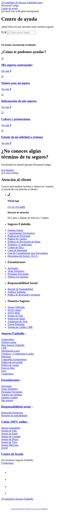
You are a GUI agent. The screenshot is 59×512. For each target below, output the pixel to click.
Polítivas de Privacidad (19, 236)
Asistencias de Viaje (18, 321)
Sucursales (13, 268)
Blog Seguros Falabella (12, 345)
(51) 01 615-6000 (16, 207)
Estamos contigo (9, 397)
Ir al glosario (7, 170)
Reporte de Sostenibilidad (20, 289)
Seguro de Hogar (9, 439)
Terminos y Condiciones (20, 244)
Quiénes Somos (15, 230)
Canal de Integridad (17, 250)
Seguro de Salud (9, 433)
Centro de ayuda (9, 8)
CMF (4, 348)
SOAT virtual (14, 310)
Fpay (3, 371)
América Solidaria (16, 292)
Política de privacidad (12, 362)
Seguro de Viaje (9, 442)
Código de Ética (16, 247)
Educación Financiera (12, 412)
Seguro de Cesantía (10, 436)
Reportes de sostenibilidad (14, 415)
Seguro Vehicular (16, 307)
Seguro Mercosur (9, 445)
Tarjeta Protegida (16, 324)
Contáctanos (7, 373)
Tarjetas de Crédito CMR (20, 327)
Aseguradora (7, 339)
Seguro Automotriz (10, 428)
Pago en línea (8, 368)
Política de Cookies (17, 238)
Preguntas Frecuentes (18, 274)
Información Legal (10, 350)
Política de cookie (10, 365)
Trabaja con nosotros (18, 276)
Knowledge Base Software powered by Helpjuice (29, 509)
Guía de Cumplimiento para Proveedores (28, 253)
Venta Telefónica (16, 271)
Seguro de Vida (15, 315)
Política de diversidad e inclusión (24, 294)
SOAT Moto (14, 313)
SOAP (4, 448)
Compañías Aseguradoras (14, 359)
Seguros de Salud (16, 318)
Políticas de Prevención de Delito (24, 241)
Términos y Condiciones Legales (17, 353)
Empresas (6, 356)
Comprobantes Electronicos (21, 233)
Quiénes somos (8, 342)
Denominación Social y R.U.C (23, 256)
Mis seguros (7, 400)
